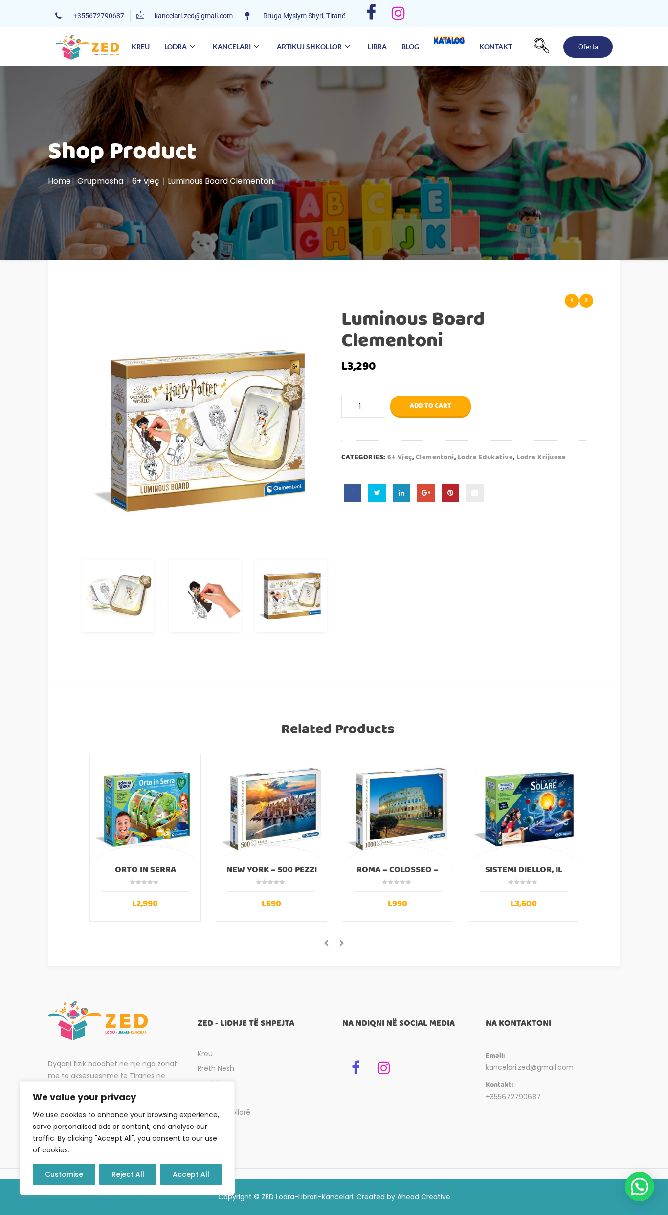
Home (59, 181)
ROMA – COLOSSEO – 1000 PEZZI (397, 874)
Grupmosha (100, 181)
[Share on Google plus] (426, 493)
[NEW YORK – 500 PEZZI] (271, 809)
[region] (127, 1138)
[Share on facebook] (352, 493)
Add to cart (430, 406)
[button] (541, 47)
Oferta (588, 47)
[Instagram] (398, 13)
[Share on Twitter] (377, 493)
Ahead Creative (423, 1197)
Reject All (127, 1174)
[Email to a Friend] (475, 493)
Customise (64, 1174)
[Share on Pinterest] (450, 493)
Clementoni (435, 457)
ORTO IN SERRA (145, 870)
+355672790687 (513, 1097)
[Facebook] (371, 13)
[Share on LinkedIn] (401, 493)
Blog (410, 47)
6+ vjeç (145, 181)
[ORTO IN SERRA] (145, 809)
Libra (377, 47)
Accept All (191, 1174)
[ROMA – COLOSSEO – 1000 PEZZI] (397, 809)
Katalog (449, 42)
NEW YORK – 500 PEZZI (271, 870)
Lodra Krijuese (541, 457)
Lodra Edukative (485, 457)
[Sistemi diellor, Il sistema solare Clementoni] (523, 809)
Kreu (141, 47)
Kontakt (495, 47)
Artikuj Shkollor (309, 47)
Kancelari (232, 47)
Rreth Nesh (216, 1068)
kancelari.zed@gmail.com (530, 1067)
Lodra (175, 47)
